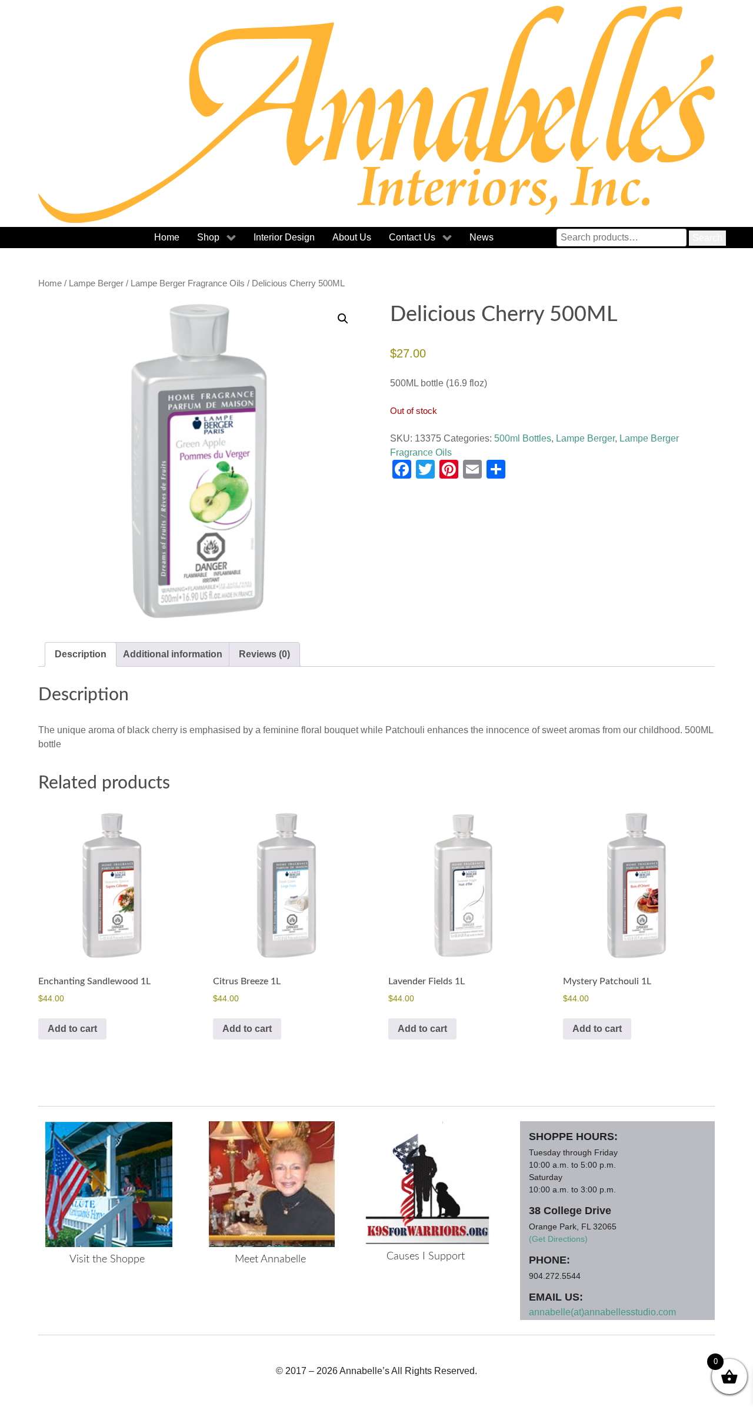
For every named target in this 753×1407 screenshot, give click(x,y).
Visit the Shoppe (107, 1259)
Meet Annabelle (270, 1259)
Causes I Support (426, 1256)
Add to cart (72, 1029)
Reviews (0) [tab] (264, 654)
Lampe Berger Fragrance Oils (188, 283)
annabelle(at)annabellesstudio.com (602, 1312)
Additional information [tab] (172, 654)
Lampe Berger (96, 283)
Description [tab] (80, 654)
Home (50, 283)
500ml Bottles (522, 438)
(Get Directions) (558, 1239)
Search (707, 238)
